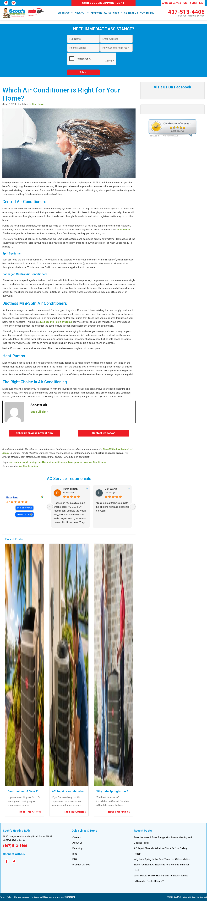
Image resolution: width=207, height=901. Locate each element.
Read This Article (29, 811)
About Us (64, 12)
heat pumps (75, 462)
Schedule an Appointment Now (34, 433)
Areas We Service (171, 3)
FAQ (201, 3)
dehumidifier (124, 229)
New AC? (80, 12)
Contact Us (131, 12)
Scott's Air (38, 104)
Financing (96, 12)
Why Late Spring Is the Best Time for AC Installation (162, 859)
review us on (23, 514)
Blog (74, 853)
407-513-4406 (186, 12)
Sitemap (17, 897)
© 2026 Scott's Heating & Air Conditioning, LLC (187, 897)
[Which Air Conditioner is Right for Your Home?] (69, 178)
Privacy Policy (6, 897)
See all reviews (24, 508)
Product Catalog (81, 864)
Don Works (111, 488)
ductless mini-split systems (55, 321)
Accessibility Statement (32, 897)
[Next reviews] (133, 506)
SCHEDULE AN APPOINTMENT (103, 2)
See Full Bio (38, 411)
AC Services (111, 12)
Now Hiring (147, 12)
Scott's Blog (190, 3)
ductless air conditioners (52, 462)
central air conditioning (23, 462)
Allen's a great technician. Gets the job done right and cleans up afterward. (112, 507)
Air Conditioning (28, 466)
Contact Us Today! (103, 433)
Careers (76, 837)
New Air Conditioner (95, 462)
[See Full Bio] (48, 412)
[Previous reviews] (50, 506)
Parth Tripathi (70, 488)
